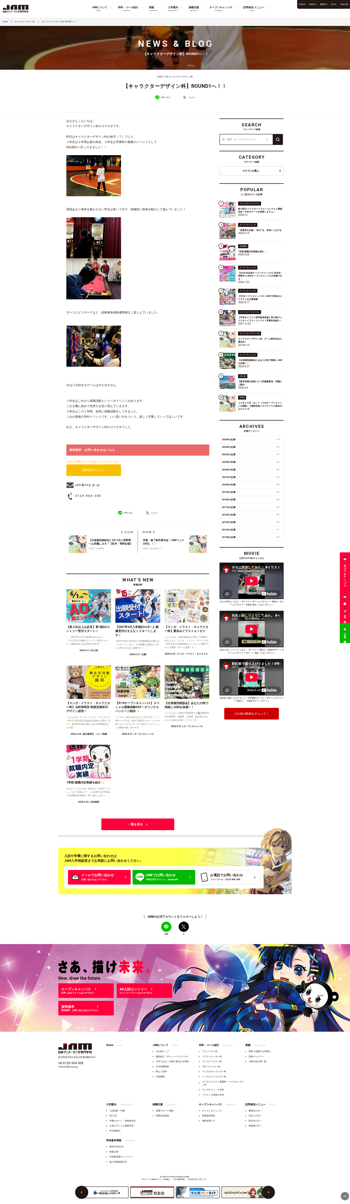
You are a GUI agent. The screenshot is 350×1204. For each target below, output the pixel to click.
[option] (106, 1192)
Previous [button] (81, 1192)
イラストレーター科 (212, 1056)
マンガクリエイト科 (212, 1061)
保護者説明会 (208, 1115)
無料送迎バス (208, 1120)
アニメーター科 (209, 1051)
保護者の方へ (255, 1125)
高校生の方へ (255, 1110)
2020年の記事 (250, 484)
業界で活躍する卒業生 (260, 1051)
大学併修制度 (162, 1066)
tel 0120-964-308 (70, 1063)
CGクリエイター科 (211, 1066)
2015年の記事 (250, 522)
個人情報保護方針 (118, 1162)
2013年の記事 (250, 537)
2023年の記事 (250, 462)
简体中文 (312, 4)
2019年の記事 (250, 492)
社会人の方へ (255, 1115)
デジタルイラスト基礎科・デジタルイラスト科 (223, 1083)
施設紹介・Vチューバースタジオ (172, 1056)
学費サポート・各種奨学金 (122, 1120)
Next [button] (268, 1192)
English (302, 4)
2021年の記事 (250, 477)
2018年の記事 (250, 499)
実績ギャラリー (256, 1056)
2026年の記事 (250, 439)
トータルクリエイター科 (214, 1076)
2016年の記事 (250, 514)
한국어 (334, 4)
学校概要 (160, 1076)
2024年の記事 (250, 454)
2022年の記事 (250, 469)
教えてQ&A (161, 1071)
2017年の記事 (250, 507)
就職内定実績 (162, 1115)
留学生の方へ (255, 1120)
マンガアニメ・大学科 (213, 1089)
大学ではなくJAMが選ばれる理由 (172, 1061)
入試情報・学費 (117, 1110)
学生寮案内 (114, 1131)
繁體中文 (323, 4)
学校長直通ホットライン (121, 1156)
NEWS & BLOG (116, 1146)
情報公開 (113, 1152)
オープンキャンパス (212, 1110)
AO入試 (113, 1115)
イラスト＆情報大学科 (213, 1095)
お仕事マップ (162, 1051)
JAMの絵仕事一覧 (257, 1061)
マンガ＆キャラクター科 (214, 1071)
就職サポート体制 (164, 1110)
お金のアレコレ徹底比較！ (122, 1125)
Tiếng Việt (344, 4)
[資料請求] (345, 597)
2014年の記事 (250, 529)
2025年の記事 (250, 447)
